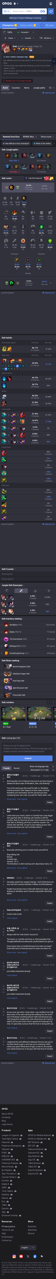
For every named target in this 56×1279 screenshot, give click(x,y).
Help (4, 1233)
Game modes (27, 25)
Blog (4, 1121)
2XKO (4, 1187)
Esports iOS (33, 1173)
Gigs (4, 1212)
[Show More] (16, 3)
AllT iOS (31, 1146)
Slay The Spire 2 (9, 1173)
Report (49, 802)
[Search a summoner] (42, 11)
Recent (17, 768)
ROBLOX (5, 1156)
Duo (3, 1201)
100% (9, 32)
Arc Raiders (7, 1170)
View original (22, 799)
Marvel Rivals (8, 1166)
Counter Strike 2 (9, 1177)
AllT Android (33, 1142)
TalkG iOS (32, 1166)
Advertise (32, 1230)
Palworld (6, 1142)
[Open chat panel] (54, 61)
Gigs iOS (31, 1160)
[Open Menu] (51, 3)
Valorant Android (35, 1149)
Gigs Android (33, 1156)
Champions (9, 25)
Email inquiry (7, 1237)
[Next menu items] (42, 25)
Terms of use (8, 1230)
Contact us (6, 1240)
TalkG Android (34, 1163)
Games (5, 1198)
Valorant (5, 1149)
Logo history (7, 1124)
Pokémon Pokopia (10, 1163)
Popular (6, 768)
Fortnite (5, 1180)
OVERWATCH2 (8, 1160)
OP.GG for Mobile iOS (37, 1139)
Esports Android (35, 1170)
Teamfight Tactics (10, 1139)
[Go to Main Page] (7, 3)
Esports (5, 1208)
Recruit (31, 1233)
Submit (28, 758)
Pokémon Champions (11, 1146)
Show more (11, 799)
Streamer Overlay (10, 1215)
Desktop (5, 1194)
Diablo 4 (5, 1184)
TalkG (4, 1205)
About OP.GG (7, 1114)
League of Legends (10, 1135)
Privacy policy (8, 1226)
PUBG (4, 1153)
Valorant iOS (33, 1153)
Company (6, 1117)
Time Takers (7, 1191)
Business (32, 1226)
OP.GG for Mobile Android (39, 1135)
